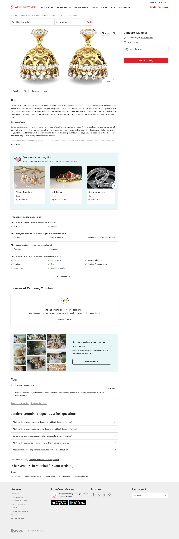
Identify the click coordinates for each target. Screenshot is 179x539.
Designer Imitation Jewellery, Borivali (44, 460)
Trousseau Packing (81, 476)
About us (14, 508)
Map (45, 91)
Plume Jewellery (24, 192)
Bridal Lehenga (64, 476)
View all (108, 82)
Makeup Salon (49, 476)
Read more (15, 144)
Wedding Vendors (82, 7)
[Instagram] (109, 494)
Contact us (15, 494)
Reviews (35, 91)
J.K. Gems (57, 192)
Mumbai (52, 15)
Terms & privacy (17, 497)
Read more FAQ (64, 277)
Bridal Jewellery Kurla (38, 403)
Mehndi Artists (16, 476)
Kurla (61, 15)
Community (124, 7)
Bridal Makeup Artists (33, 476)
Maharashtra (41, 15)
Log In (153, 7)
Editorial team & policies (20, 511)
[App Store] (59, 505)
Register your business (19, 504)
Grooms (104, 7)
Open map (110, 388)
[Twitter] (99, 494)
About (15, 91)
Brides (95, 7)
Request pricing (146, 60)
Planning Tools (46, 7)
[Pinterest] (104, 494)
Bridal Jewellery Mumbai (19, 403)
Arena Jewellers (97, 192)
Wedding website (17, 518)
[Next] (114, 186)
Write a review (64, 320)
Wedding (14, 15)
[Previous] (14, 186)
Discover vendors (91, 361)
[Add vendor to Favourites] (114, 33)
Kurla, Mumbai (132, 42)
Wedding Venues (63, 7)
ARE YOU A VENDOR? (159, 3)
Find (89, 22)
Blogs (113, 7)
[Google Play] (77, 505)
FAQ (25, 91)
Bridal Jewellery (27, 15)
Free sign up (162, 7)
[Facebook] (93, 494)
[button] (64, 309)
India (139, 495)
